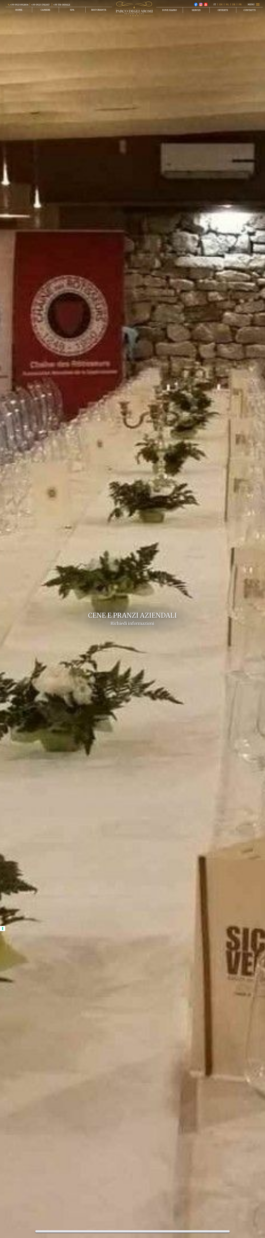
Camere (45, 9)
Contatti (249, 10)
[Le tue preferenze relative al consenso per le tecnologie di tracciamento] (2, 928)
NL (227, 4)
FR (240, 4)
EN (220, 4)
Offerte (223, 10)
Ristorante (98, 9)
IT (215, 4)
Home (18, 9)
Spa (72, 9)
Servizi (196, 10)
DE (233, 4)
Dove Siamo (169, 10)
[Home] (134, 8)
